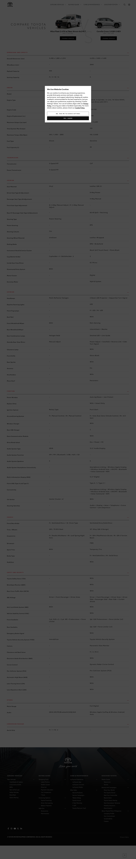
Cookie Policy (80, 108)
